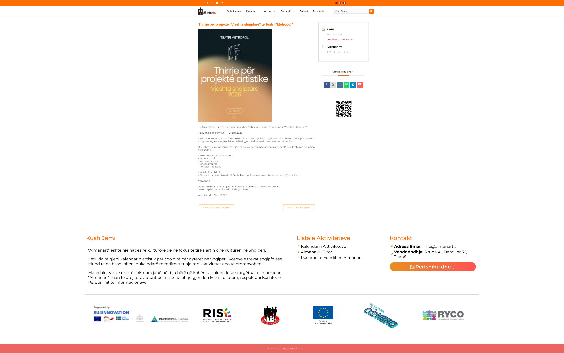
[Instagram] (207, 3)
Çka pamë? (286, 11)
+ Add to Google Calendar (216, 207)
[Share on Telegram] (353, 85)
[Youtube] (217, 3)
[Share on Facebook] (327, 85)
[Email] (360, 85)
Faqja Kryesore (233, 11)
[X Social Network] (333, 85)
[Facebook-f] (212, 3)
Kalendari (251, 11)
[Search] (371, 11)
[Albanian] (337, 3)
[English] (341, 3)
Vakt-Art (268, 11)
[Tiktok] (221, 3)
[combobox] (351, 11)
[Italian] (344, 3)
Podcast (304, 11)
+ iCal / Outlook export (298, 207)
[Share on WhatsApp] (346, 85)
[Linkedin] (340, 85)
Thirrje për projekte (339, 52)
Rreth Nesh (318, 11)
